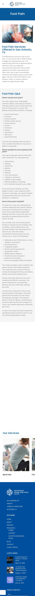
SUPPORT (11, 533)
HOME (9, 519)
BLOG (9, 541)
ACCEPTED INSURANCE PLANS (16, 537)
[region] (17, 458)
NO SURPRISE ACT (13, 501)
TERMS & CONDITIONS (15, 506)
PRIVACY (10, 503)
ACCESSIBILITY (12, 509)
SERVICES (10, 525)
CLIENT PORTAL (12, 547)
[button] (3, 4)
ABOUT (9, 522)
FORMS (10, 530)
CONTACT (10, 544)
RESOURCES (11, 528)
